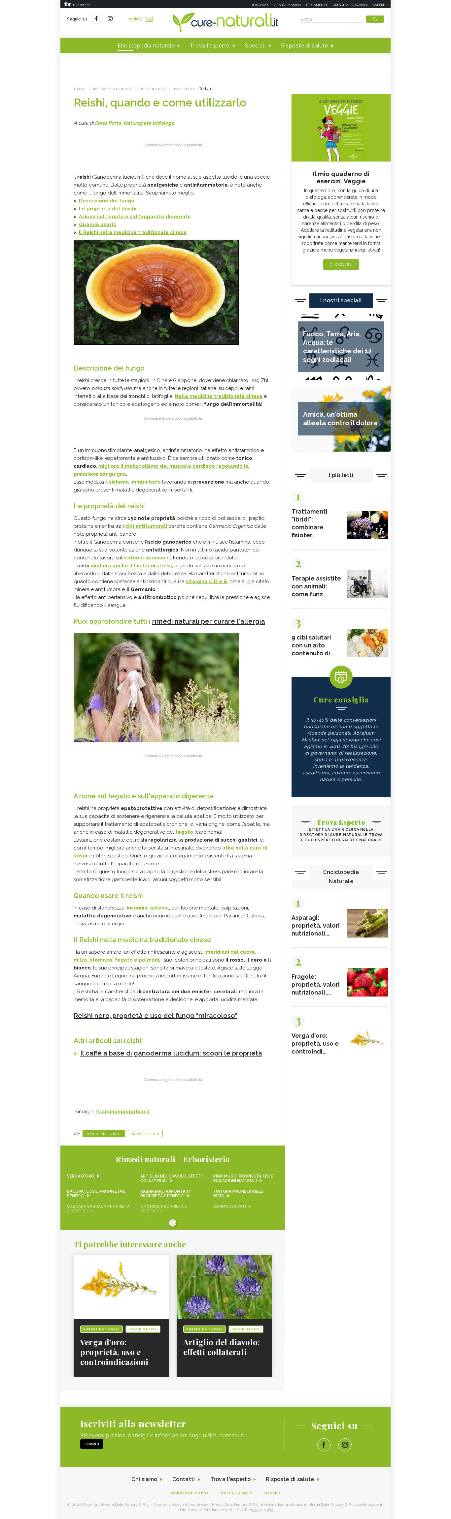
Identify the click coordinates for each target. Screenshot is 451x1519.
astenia (159, 908)
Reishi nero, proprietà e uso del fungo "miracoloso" (155, 1016)
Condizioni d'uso (188, 1493)
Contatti (183, 1479)
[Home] (225, 23)
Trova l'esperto (210, 46)
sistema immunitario (135, 482)
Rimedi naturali (104, 1134)
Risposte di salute (305, 46)
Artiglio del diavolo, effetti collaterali (172, 1178)
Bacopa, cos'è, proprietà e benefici (96, 1193)
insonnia (137, 908)
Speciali (255, 46)
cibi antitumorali (146, 526)
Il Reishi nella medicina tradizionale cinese (133, 232)
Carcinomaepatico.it (124, 1112)
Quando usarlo (98, 224)
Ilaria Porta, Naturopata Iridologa (134, 123)
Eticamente (317, 5)
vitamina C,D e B (206, 581)
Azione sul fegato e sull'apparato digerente (135, 217)
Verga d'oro (80, 1176)
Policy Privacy (236, 1493)
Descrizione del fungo (106, 201)
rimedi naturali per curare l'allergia (208, 621)
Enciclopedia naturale (146, 46)
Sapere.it (381, 5)
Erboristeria (145, 1134)
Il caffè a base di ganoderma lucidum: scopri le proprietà (171, 1053)
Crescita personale (350, 5)
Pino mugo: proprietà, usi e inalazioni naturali (243, 1178)
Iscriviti (135, 19)
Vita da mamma (287, 5)
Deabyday (259, 5)
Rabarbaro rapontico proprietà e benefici (165, 1193)
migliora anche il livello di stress (131, 566)
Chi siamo (144, 1479)
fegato (184, 832)
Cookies (272, 1493)
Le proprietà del (107, 209)
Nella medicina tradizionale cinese (218, 396)
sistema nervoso (144, 558)
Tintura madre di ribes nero (238, 1193)
